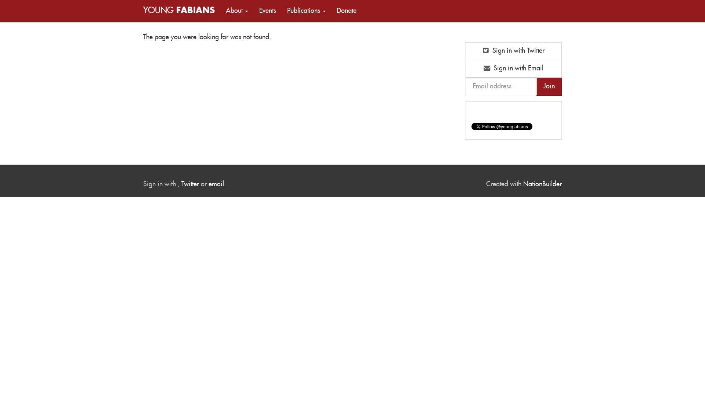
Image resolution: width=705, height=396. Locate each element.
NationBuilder (542, 184)
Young (179, 11)
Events (267, 11)
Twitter (190, 184)
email (216, 184)
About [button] (235, 11)
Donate (347, 11)
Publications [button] (304, 11)
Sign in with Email (517, 68)
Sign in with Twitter (518, 51)
